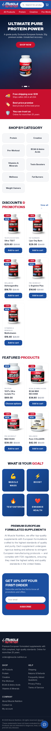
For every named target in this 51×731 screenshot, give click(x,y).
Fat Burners (37, 177)
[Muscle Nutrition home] (10, 4)
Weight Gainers (13, 188)
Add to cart (13, 250)
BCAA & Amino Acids (37, 150)
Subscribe (25, 606)
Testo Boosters (37, 164)
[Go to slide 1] (22, 86)
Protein (22, 12)
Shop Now (25, 45)
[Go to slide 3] (28, 86)
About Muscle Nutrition (12, 701)
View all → (44, 206)
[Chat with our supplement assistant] (44, 724)
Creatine (34, 12)
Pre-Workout (13, 150)
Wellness (13, 177)
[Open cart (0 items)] (47, 5)
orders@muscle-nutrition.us (14, 657)
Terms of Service (36, 687)
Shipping (32, 669)
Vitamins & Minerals (13, 164)
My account (7, 709)
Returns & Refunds (36, 673)
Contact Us (7, 705)
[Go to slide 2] (25, 86)
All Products (9, 12)
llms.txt (40, 720)
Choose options (13, 403)
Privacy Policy (34, 684)
